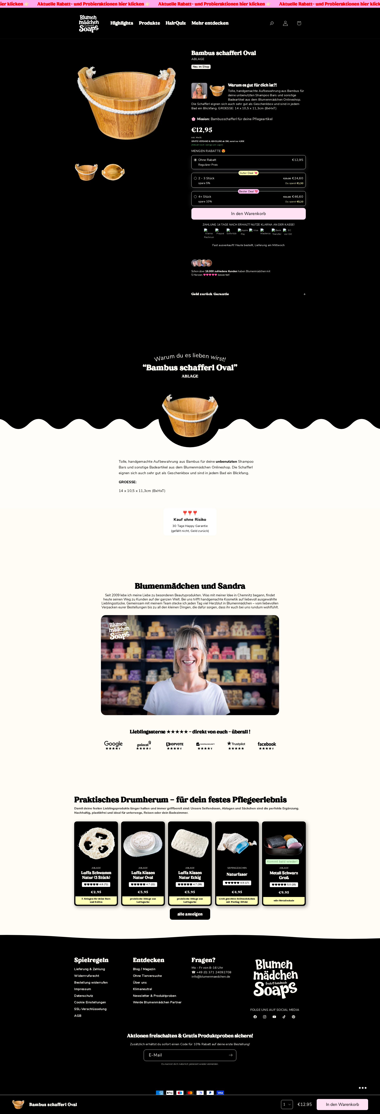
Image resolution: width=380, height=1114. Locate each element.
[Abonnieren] (230, 1055)
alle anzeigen (190, 914)
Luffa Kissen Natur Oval (143, 875)
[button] (299, 23)
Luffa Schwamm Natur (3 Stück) (96, 875)
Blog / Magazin (144, 969)
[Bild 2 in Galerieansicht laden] (113, 172)
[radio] (248, 162)
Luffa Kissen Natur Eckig (190, 875)
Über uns (140, 982)
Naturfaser (237, 874)
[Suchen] (271, 23)
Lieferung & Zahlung (89, 969)
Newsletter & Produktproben (154, 996)
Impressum (82, 989)
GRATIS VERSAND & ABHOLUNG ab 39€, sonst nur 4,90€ (217, 141)
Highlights (121, 23)
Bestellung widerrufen (91, 982)
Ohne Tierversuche (147, 976)
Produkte (149, 23)
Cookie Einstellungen (90, 1002)
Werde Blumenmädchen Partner (157, 1002)
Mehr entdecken (210, 23)
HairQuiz (176, 23)
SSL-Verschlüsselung (90, 1009)
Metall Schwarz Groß (284, 875)
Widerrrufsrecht (86, 976)
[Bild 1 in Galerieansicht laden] (86, 172)
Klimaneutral (142, 989)
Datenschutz (83, 996)
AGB (78, 1016)
